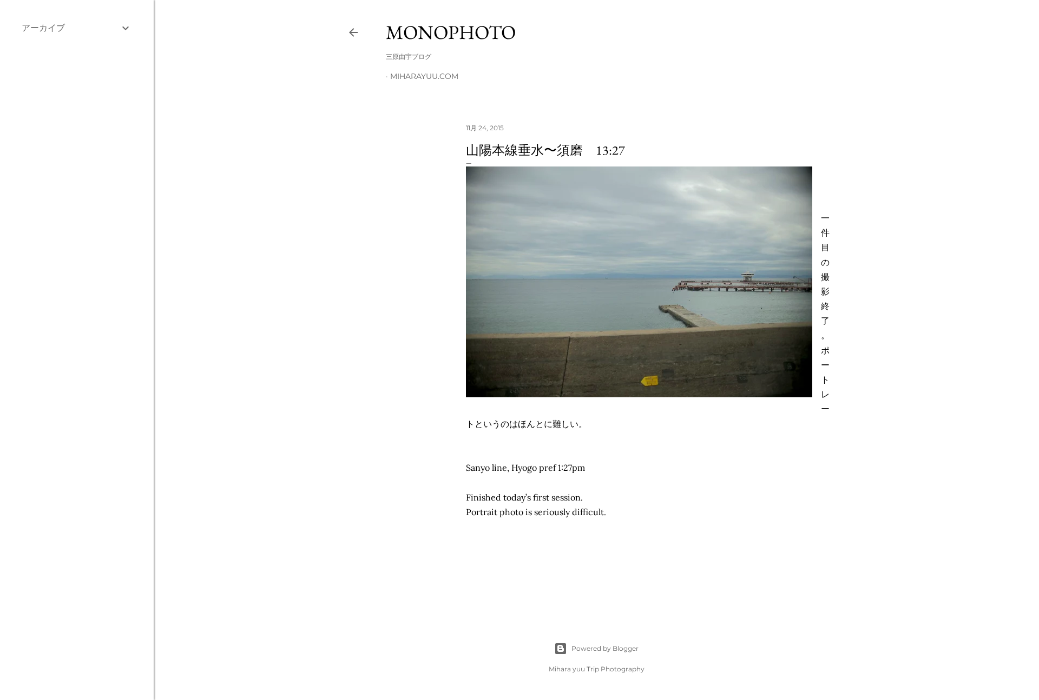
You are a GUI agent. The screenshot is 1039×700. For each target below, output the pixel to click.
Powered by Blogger (605, 648)
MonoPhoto (451, 32)
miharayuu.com (424, 76)
